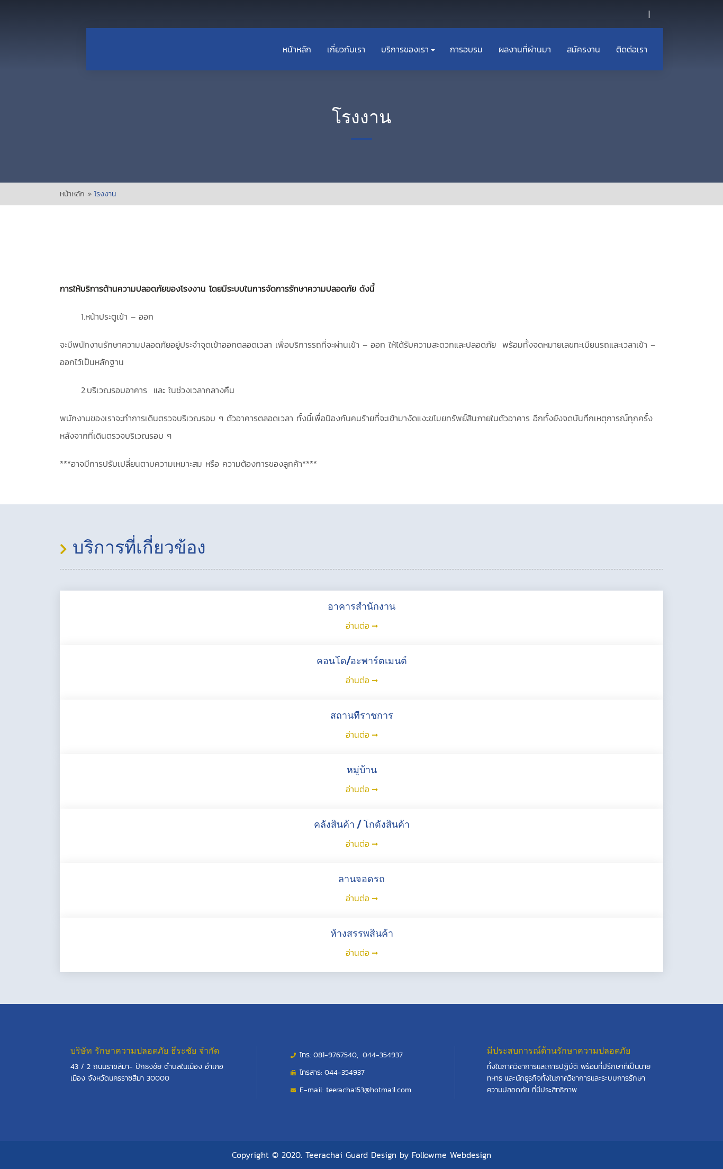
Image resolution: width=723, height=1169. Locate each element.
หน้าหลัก (297, 49)
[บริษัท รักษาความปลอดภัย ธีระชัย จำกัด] (99, 17)
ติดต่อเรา (631, 49)
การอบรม (466, 49)
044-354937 (383, 1055)
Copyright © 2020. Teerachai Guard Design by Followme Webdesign (361, 1154)
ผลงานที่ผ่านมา (525, 49)
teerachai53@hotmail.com (368, 1089)
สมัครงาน (583, 49)
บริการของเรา (405, 49)
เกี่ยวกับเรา (346, 49)
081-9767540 (335, 1055)
